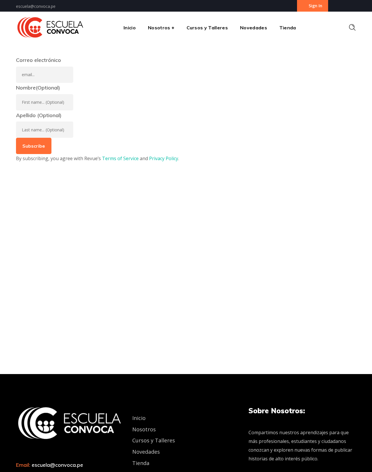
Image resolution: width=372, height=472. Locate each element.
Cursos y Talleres (153, 440)
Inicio (139, 417)
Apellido (39, 115)
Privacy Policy (163, 158)
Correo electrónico (38, 60)
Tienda (140, 463)
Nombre (38, 87)
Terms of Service (120, 158)
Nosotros (144, 429)
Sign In (315, 5)
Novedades (146, 451)
